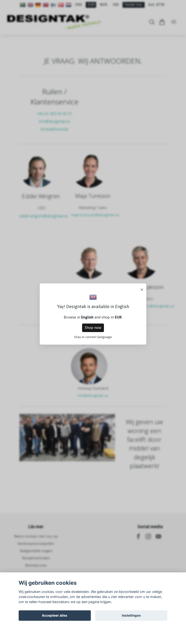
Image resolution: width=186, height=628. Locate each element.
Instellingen (131, 615)
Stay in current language (93, 337)
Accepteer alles (54, 615)
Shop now (93, 327)
